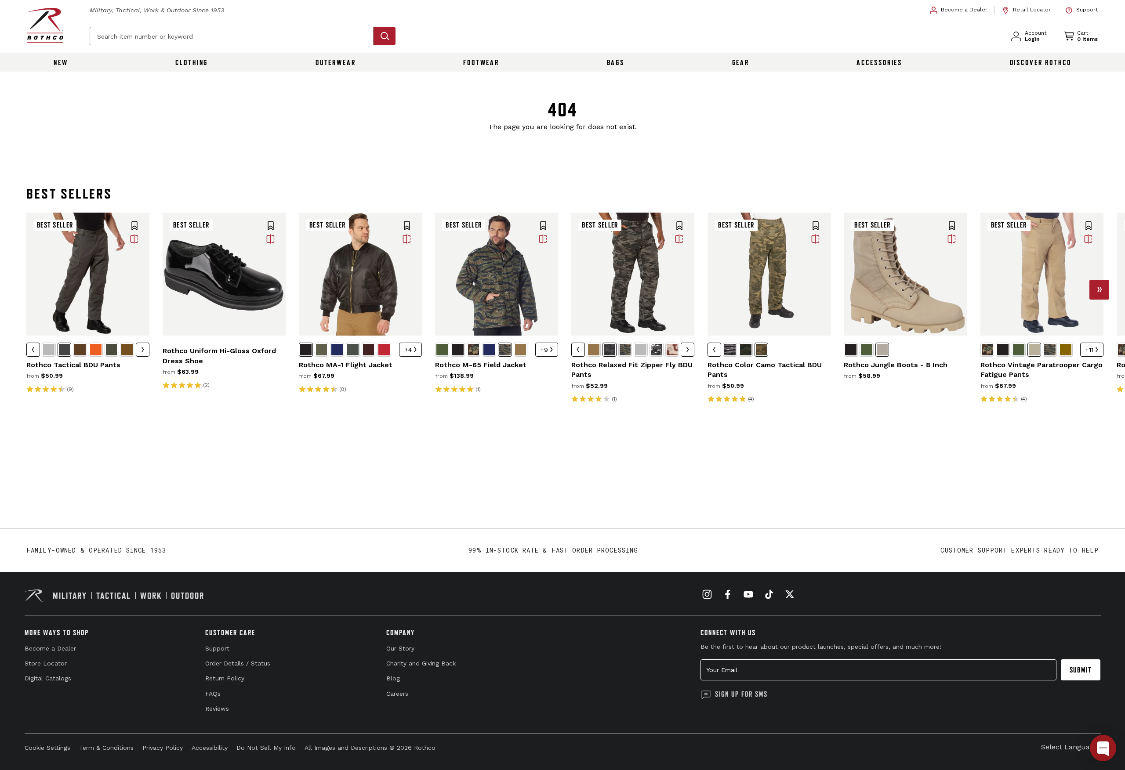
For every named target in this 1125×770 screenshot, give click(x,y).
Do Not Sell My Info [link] (266, 747)
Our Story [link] (400, 648)
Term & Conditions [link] (106, 747)
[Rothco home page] (45, 25)
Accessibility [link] (210, 747)
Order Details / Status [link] (237, 663)
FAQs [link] (213, 693)
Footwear (481, 62)
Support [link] (217, 648)
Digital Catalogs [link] (48, 678)
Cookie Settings (47, 747)
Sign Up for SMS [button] (741, 694)
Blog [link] (393, 678)
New (61, 62)
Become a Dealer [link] (50, 648)
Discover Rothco (1040, 62)
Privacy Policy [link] (162, 747)
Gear (741, 62)
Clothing (191, 62)
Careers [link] (397, 693)
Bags (616, 62)
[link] (959, 10)
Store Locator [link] (46, 663)
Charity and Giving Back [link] (421, 663)
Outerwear (336, 62)
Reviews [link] (217, 708)
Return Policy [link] (224, 678)
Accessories (879, 62)
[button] (134, 226)
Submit (1081, 670)
